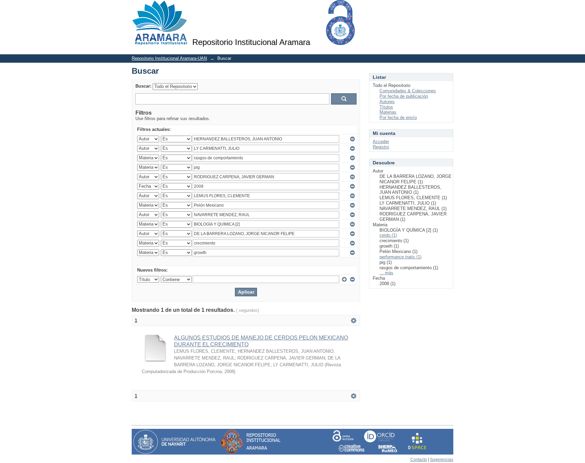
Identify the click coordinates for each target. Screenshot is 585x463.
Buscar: (143, 86)
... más (386, 272)
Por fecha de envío (398, 117)
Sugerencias (441, 459)
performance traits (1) (400, 256)
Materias (388, 112)
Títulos (386, 107)
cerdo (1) (388, 235)
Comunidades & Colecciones (408, 90)
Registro (381, 146)
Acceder (381, 141)
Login (448, 8)
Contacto (418, 459)
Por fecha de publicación (404, 96)
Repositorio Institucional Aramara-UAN (169, 58)
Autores (387, 101)
